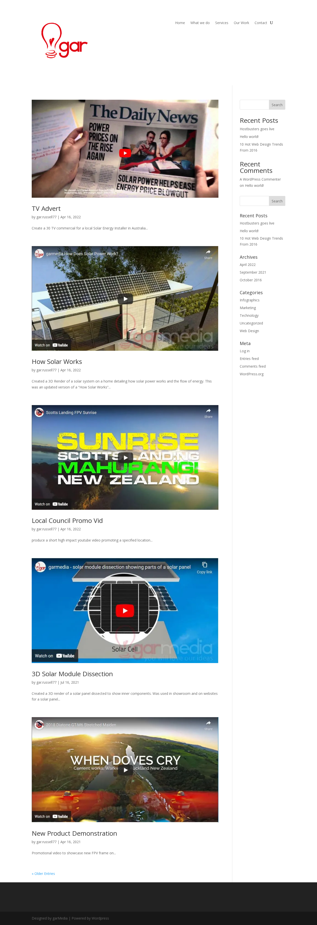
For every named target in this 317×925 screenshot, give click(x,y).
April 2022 (248, 264)
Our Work (241, 23)
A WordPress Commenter (260, 179)
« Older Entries (43, 873)
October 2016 (251, 280)
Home (180, 23)
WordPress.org (252, 374)
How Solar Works (57, 361)
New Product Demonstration (74, 833)
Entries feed (249, 358)
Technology (249, 315)
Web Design (249, 330)
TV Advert (46, 208)
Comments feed (253, 366)
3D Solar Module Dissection (72, 673)
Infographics (250, 300)
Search (277, 104)
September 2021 (253, 272)
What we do (200, 23)
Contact (261, 23)
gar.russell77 (46, 217)
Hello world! (249, 136)
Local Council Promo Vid (67, 520)
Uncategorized (251, 323)
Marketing (248, 307)
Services (221, 23)
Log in (245, 351)
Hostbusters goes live (257, 129)
